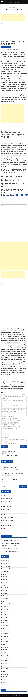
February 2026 (6, 560)
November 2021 (6, 582)
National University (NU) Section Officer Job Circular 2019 (13, 406)
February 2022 (6, 579)
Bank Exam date (6, 501)
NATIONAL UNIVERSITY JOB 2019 (9, 418)
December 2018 (6, 663)
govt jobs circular (6, 47)
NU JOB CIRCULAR (6, 426)
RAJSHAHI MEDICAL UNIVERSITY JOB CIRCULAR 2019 (24, 446)
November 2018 (6, 666)
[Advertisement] (13, 17)
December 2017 (6, 685)
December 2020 (6, 604)
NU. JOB (22, 435)
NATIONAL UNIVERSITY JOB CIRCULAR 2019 (11, 420)
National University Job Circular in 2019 (10, 422)
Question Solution (7, 525)
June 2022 (5, 574)
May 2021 (5, 590)
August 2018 (6, 668)
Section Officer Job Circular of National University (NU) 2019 (13, 440)
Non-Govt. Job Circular (8, 523)
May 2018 (5, 676)
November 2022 (6, 568)
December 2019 (6, 631)
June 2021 (5, 587)
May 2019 (5, 649)
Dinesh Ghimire (22, 695)
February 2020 (6, 625)
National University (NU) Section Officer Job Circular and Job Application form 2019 (13, 410)
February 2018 (6, 682)
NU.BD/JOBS (5, 437)
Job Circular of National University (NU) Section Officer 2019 (12, 397)
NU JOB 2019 (5, 424)
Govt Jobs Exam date (8, 517)
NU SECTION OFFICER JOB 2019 (9, 433)
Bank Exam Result (7, 504)
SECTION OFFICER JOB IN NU (8, 443)
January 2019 (6, 660)
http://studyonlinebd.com (13, 455)
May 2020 (5, 617)
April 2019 (5, 652)
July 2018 (5, 671)
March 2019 (5, 655)
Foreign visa (5, 512)
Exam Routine (6, 509)
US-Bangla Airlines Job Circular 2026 (10, 543)
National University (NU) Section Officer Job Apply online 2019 (13, 401)
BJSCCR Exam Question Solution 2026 (11, 551)
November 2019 (6, 633)
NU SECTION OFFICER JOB (8, 432)
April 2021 (5, 593)
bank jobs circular (7, 506)
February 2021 (6, 598)
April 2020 (5, 620)
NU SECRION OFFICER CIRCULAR (9, 430)
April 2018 (5, 679)
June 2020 (5, 614)
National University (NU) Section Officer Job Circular (13, 403)
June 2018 (5, 674)
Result (4, 528)
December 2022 (6, 566)
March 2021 (5, 595)
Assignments (6, 495)
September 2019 (7, 639)
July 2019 (5, 644)
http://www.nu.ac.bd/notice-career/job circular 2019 (13, 394)
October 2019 (6, 636)
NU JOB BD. (13, 424)
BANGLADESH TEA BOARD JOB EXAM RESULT (5, 446)
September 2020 (7, 606)
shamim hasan (15, 49)
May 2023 (5, 563)
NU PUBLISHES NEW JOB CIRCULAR (10, 428)
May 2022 (5, 577)
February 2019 (6, 658)
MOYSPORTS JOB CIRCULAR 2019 (10, 479)
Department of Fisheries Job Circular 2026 (12, 540)
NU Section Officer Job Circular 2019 (10, 435)
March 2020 (5, 622)
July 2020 (5, 612)
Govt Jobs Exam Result (8, 520)
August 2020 (6, 609)
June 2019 (5, 647)
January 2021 (6, 601)
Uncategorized (6, 531)
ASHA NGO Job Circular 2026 (9, 545)
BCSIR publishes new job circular (10, 467)
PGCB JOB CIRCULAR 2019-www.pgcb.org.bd (12, 473)
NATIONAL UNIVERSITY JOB (8, 416)
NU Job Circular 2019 (17, 426)
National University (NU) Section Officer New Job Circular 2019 (12, 414)
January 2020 (6, 628)
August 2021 (6, 585)
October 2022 (6, 571)
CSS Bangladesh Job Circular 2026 (10, 548)
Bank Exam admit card (8, 498)
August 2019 (6, 641)
